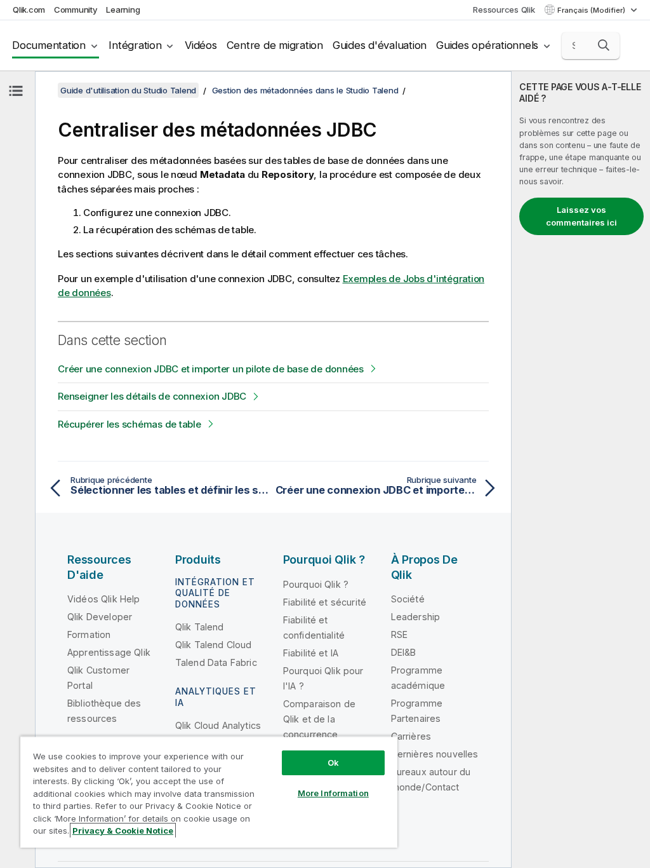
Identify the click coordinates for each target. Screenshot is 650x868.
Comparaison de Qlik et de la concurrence (319, 719)
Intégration (135, 45)
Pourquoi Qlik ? (315, 584)
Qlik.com (29, 9)
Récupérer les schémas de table (129, 424)
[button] (603, 45)
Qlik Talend (199, 626)
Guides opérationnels (487, 45)
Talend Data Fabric (216, 662)
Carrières (411, 736)
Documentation (49, 45)
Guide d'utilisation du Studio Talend (128, 90)
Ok (333, 762)
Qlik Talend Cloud (213, 644)
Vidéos (201, 45)
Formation (88, 634)
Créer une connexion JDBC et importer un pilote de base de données (211, 369)
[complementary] (581, 469)
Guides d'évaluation (380, 45)
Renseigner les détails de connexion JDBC (152, 396)
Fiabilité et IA (310, 653)
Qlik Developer (99, 616)
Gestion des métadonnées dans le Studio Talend (305, 90)
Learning (123, 9)
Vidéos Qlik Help (103, 598)
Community (76, 9)
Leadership (416, 616)
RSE (399, 634)
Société (408, 598)
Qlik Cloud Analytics (218, 725)
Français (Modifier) (592, 10)
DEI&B (403, 652)
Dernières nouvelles (435, 754)
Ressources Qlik (503, 9)
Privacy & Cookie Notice (122, 830)
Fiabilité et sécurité (324, 602)
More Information (333, 793)
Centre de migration (275, 45)
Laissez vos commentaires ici (581, 216)
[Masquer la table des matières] (15, 90)
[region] (208, 792)
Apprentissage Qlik (108, 652)
